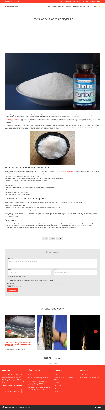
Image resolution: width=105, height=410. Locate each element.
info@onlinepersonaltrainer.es (91, 377)
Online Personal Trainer (25, 407)
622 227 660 (85, 374)
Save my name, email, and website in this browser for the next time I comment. (31, 280)
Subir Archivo (41, 283)
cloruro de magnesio (11, 119)
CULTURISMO (57, 388)
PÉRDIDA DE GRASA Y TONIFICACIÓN (64, 377)
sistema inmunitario (68, 171)
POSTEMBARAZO (59, 391)
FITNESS (56, 374)
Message (10, 258)
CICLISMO (56, 382)
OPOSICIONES (58, 385)
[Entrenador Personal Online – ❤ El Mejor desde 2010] (11, 6)
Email (55, 269)
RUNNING (56, 380)
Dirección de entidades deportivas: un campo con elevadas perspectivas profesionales (19, 344)
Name (9, 269)
